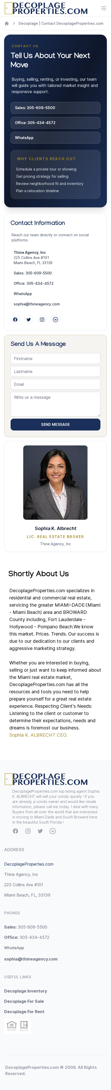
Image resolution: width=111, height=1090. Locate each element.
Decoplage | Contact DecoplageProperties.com (61, 23)
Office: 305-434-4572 (35, 122)
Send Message (55, 424)
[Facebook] (15, 319)
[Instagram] (42, 319)
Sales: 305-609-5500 (35, 107)
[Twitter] (28, 319)
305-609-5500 (25, 927)
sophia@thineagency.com (37, 304)
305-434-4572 (26, 937)
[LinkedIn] (55, 319)
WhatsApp (24, 137)
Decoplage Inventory (25, 991)
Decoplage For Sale (24, 1001)
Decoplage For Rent (24, 1011)
